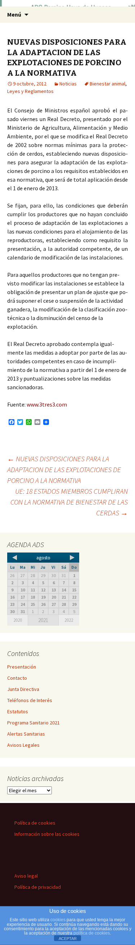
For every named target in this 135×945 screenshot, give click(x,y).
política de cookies (91, 933)
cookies (58, 919)
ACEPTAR (68, 938)
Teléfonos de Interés (29, 700)
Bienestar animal (107, 83)
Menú (14, 14)
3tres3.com (53, 404)
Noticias (68, 83)
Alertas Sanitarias (26, 734)
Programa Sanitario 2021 (33, 722)
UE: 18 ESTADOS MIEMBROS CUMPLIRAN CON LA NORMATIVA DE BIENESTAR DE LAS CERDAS (69, 502)
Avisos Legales (23, 745)
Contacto (17, 678)
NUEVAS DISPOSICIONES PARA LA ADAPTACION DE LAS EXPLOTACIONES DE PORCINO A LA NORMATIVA (64, 469)
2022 (68, 620)
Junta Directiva (23, 689)
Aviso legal (26, 876)
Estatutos (17, 711)
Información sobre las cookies (47, 834)
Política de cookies (34, 823)
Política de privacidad (37, 887)
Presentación (21, 667)
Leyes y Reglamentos (30, 91)
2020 (17, 620)
